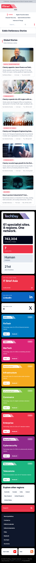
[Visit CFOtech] (12, 317)
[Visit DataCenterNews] (12, 366)
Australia (6, 492)
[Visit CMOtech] (12, 342)
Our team (6, 540)
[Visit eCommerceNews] (12, 391)
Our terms (7, 543)
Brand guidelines (8, 516)
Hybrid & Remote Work (24, 17)
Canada (14, 492)
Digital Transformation (22, 14)
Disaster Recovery (11, 17)
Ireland (28, 492)
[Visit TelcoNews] (12, 464)
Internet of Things (18, 20)
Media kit (14, 334)
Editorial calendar (9, 524)
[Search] (25, 24)
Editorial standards (9, 528)
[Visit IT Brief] (12, 415)
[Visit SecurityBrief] (12, 439)
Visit (5, 334)
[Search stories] (31, 508)
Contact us (7, 520)
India (21, 492)
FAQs (5, 532)
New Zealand (8, 496)
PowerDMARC (26, 560)
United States (8, 500)
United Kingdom (19, 496)
